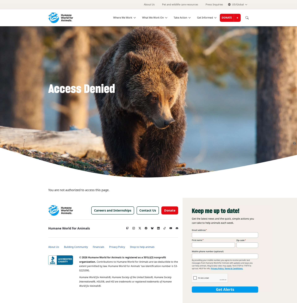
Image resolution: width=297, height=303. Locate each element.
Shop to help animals (142, 247)
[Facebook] (146, 227)
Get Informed (205, 17)
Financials (98, 247)
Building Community (76, 247)
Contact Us (147, 210)
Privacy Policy (117, 247)
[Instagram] (133, 227)
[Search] (245, 18)
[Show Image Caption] (294, 143)
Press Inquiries (214, 4)
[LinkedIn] (158, 227)
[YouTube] (171, 227)
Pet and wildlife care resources (180, 4)
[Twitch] (127, 227)
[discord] (177, 227)
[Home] (60, 210)
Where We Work (122, 17)
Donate (227, 17)
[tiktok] (164, 227)
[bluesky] (152, 227)
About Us (149, 4)
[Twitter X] (140, 227)
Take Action (180, 17)
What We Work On (153, 17)
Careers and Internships (112, 210)
